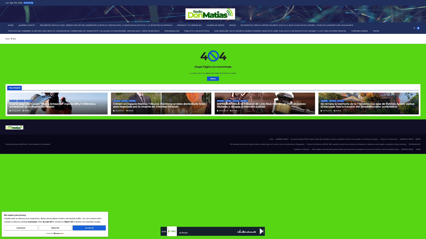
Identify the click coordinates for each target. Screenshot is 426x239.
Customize (21, 228)
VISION (376, 31)
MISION (232, 25)
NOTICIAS (13, 101)
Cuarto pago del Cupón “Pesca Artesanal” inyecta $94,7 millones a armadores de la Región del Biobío (52, 105)
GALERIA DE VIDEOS (215, 25)
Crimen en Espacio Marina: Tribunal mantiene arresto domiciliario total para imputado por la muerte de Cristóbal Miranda (159, 105)
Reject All (55, 228)
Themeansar (45, 144)
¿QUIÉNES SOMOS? (26, 25)
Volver (213, 79)
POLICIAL (124, 101)
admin (27, 111)
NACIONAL (324, 101)
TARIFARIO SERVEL (359, 31)
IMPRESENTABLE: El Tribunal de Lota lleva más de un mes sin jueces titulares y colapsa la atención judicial (261, 105)
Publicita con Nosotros (196, 31)
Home (10, 25)
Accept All (89, 228)
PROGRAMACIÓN (171, 31)
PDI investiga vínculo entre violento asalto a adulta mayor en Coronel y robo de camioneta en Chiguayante (297, 25)
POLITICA (21, 101)
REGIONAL (29, 101)
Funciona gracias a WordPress (16, 144)
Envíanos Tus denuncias (189, 25)
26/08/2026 (16, 111)
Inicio (8, 39)
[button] (414, 28)
